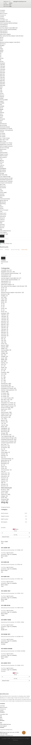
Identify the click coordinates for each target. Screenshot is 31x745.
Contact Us (3, 15)
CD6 (1, 90)
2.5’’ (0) (3, 375)
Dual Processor (3, 152)
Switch (1, 207)
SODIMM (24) (4, 356)
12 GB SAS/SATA (4, 24)
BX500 (1, 52)
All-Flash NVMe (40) (6, 434)
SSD (1, 47)
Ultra (1, 151)
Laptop (1, 101)
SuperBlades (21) (5, 428)
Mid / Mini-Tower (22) (6, 399)
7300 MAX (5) (4, 329)
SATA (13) (3, 369)
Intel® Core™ (3, 213)
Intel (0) (3, 471)
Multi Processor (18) (6, 415)
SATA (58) (3, 374)
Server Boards (3, 125)
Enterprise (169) (5, 372)
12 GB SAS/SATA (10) (6, 275)
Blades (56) (4, 426)
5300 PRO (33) (5, 324)
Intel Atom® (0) (5, 476)
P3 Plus (1, 58)
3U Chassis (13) (5, 396)
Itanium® (2, 221)
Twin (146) (4, 418)
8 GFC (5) (3, 291)
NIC (1, 205)
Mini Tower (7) (5, 444)
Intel (1, 211)
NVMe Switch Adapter (5, 34)
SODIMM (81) (4, 353)
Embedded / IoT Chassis (6, 143)
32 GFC (2, 37)
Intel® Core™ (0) (5, 473)
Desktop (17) (4, 363)
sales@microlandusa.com (19, 1)
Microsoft (2, 226)
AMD (1, 223)
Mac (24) (3, 355)
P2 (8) (2, 307)
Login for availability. (12, 554)
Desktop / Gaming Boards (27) (9, 390)
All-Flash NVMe (3, 175)
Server (1, 108)
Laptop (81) (4, 351)
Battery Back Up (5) (6, 460)
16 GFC (1, 39)
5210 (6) (3, 339)
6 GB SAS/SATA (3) (6, 283)
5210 (1, 88)
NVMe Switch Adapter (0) (7, 284)
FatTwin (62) (4, 422)
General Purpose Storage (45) (9, 438)
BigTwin (2, 160)
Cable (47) (4, 450)
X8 (0, 55)
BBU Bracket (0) (5, 462)
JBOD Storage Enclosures (6, 146)
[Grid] (16, 529)
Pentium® (2, 218)
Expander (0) (4, 455)
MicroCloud (3, 171)
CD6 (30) (3, 340)
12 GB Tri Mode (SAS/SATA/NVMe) (8, 29)
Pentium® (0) (4, 478)
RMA (1, 229)
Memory (2, 95)
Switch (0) (4, 466)
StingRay (2, 45)
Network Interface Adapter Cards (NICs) (10, 42)
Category (3, 260)
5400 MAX (2, 72)
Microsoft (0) (4, 486)
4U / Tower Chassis (5, 138)
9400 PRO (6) (4, 334)
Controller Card (4, 20)
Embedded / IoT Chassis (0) (8, 403)
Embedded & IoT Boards (6, 128)
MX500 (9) (4, 300)
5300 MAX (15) (4, 326)
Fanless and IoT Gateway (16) (8, 441)
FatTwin (2, 162)
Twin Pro (2, 165)
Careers (2, 16)
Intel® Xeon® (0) (5, 474)
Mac (1, 104)
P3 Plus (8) (4, 308)
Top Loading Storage (5, 176)
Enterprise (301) (5, 313)
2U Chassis (2, 135)
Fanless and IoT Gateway (6, 181)
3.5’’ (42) (3, 382)
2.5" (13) (3, 371)
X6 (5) (3, 303)
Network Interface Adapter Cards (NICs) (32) (12, 292)
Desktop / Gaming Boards (6, 130)
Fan (1, 189)
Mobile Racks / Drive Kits (6, 144)
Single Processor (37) (6, 414)
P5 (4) (3, 310)
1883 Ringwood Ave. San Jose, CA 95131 (9, 732)
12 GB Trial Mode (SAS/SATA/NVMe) (8, 23)
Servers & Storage (4, 147)
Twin (1, 159)
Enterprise (2, 63)
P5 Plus (1, 61)
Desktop (2, 96)
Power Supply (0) (5, 452)
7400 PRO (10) (5, 318)
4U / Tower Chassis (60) (7, 398)
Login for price (9, 553)
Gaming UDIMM (4, 100)
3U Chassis (2, 136)
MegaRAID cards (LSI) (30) (8, 271)
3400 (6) (3, 337)
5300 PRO (2, 74)
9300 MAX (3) (4, 332)
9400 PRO (2, 84)
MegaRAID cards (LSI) (5, 21)
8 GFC (1, 40)
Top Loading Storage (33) (7, 436)
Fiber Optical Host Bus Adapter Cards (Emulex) (11, 36)
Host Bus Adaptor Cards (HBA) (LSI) (9, 28)
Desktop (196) (4, 347)
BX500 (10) (4, 302)
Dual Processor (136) (6, 412)
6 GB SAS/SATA (3, 26)
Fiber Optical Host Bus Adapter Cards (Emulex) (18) (14, 286)
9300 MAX (2, 82)
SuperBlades (3, 168)
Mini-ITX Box (3, 141)
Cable (1, 191)
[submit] (2, 241)
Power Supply (3, 192)
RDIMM (1, 109)
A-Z (2, 263)
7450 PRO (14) (5, 315)
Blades (1, 167)
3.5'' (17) (3, 366)
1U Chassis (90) (5, 393)
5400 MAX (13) (5, 323)
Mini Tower (2, 184)
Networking (3, 203)
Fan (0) (3, 449)
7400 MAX (2, 69)
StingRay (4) (4, 295)
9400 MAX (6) (4, 335)
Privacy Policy (19, 743)
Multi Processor (4, 155)
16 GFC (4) (4, 289)
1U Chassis (2, 133)
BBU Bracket (3, 202)
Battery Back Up (4, 200)
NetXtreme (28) (5, 294)
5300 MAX (2, 76)
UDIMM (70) (4, 348)
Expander (2, 195)
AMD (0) (3, 482)
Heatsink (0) (4, 454)
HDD (1, 111)
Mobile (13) (4, 367)
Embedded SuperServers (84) (8, 439)
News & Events (3, 13)
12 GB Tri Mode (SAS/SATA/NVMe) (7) (10, 279)
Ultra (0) (3, 411)
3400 (1, 87)
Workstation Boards (5, 127)
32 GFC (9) (4, 287)
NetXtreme (3, 44)
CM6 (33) (3, 342)
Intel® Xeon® (3, 215)
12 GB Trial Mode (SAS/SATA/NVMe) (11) (11, 273)
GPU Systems (3, 157)
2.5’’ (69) (3, 380)
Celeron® (2, 219)
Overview (2, 12)
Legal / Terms (12, 743)
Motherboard (3, 123)
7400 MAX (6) (4, 319)
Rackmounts (3, 149)
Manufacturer (4, 262)
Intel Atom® (3, 216)
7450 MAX (2, 66)
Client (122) (4, 299)
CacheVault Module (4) (7, 458)
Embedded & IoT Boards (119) (8, 388)
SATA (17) (3, 364)
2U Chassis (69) (5, 395)
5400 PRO (2, 71)
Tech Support (3, 232)
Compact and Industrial (6, 183)
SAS (1, 122)
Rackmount (3, 186)
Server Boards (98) (6, 385)
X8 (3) (3, 305)
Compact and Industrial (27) (8, 442)
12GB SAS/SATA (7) (6, 281)
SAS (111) (3, 379)
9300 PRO (2, 80)
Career (1, 710)
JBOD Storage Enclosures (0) (8, 406)
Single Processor (4, 154)
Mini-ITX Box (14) (5, 401)
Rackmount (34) (5, 446)
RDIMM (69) (4, 359)
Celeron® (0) (4, 479)
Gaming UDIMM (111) (6, 350)
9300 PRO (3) (4, 331)
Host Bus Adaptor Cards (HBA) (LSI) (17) (11, 278)
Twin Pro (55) (4, 425)
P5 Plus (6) (4, 311)
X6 (0, 53)
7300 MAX (2, 79)
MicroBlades (3, 170)
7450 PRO (2, 64)
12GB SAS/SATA (3, 31)
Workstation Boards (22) (7, 387)
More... (1, 719)
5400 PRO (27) (5, 321)
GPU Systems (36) (6, 417)
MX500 (1, 50)
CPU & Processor (4, 210)
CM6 (1, 92)
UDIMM (1, 98)
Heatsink (2, 194)
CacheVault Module (5, 199)
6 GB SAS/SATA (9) (6, 276)
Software (2, 224)
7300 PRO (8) (4, 327)
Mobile (1, 115)
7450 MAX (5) (4, 316)
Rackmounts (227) (6, 409)
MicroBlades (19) (5, 430)
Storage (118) (4, 433)
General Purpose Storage (6, 178)
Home (1, 249)
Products (7, 249)
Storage (2, 173)
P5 (0, 60)
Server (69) (4, 358)
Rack (1, 197)
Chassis (2, 131)
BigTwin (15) (4, 420)
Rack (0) (3, 457)
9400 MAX (2, 85)
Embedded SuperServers (6, 179)
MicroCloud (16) (5, 431)
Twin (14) (3, 423)
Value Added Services (5, 231)
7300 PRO (2, 77)
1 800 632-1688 (3, 734)
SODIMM (2, 103)
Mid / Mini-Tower (4, 139)
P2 (0, 56)
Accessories (3, 187)
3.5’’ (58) (3, 377)
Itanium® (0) (4, 481)
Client (1, 48)
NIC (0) (3, 465)
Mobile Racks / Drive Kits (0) (8, 404)
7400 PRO (2, 68)
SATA (1, 114)
